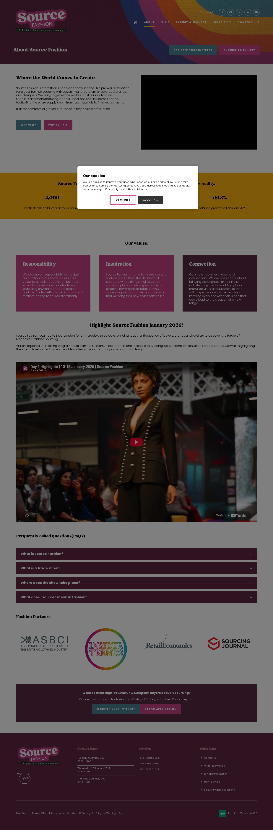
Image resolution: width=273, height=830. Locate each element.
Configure (123, 200)
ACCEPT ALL (150, 200)
